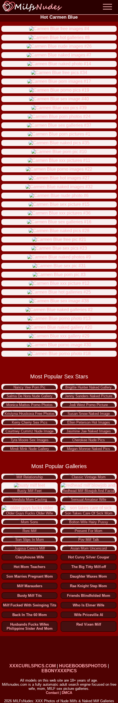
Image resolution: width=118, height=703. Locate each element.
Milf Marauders (29, 586)
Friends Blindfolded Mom (88, 596)
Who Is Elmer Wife (88, 605)
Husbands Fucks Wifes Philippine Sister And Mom (30, 626)
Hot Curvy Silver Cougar (88, 557)
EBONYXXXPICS (59, 670)
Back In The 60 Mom (29, 615)
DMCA (67, 693)
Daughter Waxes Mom (88, 576)
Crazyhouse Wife (29, 557)
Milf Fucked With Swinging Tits (29, 605)
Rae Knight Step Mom (88, 586)
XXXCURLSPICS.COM (32, 665)
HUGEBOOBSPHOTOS (83, 665)
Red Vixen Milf (88, 624)
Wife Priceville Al (88, 615)
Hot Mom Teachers (29, 567)
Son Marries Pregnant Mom (29, 576)
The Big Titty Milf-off (88, 567)
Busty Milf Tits (29, 596)
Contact (52, 693)
